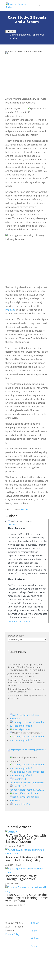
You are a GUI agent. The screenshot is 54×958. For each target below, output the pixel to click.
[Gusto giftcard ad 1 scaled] (24, 793)
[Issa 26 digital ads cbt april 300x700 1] (28, 718)
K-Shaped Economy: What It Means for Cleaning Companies (26, 690)
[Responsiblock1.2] (20, 804)
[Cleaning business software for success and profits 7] (28, 740)
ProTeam (10, 309)
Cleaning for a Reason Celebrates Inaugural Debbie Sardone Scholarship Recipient (26, 683)
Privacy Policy (12, 934)
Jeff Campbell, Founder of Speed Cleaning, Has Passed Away (23, 675)
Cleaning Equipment (20, 34)
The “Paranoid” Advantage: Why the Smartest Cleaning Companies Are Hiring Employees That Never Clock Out (26, 667)
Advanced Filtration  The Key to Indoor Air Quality (24, 858)
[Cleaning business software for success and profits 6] (28, 775)
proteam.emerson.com (20, 621)
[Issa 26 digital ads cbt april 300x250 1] (28, 800)
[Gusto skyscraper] (20, 729)
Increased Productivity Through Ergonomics (21, 877)
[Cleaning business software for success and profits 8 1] (28, 725)
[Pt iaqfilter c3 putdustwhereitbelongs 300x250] (28, 782)
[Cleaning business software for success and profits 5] (28, 768)
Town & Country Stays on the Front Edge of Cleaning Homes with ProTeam (26, 898)
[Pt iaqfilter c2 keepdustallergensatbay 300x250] (28, 789)
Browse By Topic (16, 635)
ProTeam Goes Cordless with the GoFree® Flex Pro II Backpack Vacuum (25, 838)
